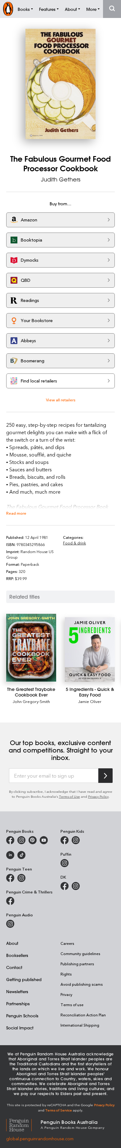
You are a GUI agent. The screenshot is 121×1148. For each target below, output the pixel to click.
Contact (14, 967)
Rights (66, 974)
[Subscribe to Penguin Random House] (105, 775)
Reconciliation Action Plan (83, 1015)
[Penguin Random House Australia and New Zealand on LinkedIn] (10, 855)
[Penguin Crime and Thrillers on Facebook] (10, 901)
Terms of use (71, 1004)
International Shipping (79, 1025)
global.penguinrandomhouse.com (40, 1138)
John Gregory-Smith (31, 701)
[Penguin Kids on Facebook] (64, 840)
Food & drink (74, 543)
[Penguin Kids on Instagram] (76, 840)
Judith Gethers (60, 179)
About (12, 943)
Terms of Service (58, 1110)
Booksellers (17, 955)
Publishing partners (77, 964)
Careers (67, 943)
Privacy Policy (98, 796)
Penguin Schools (22, 1015)
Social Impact (20, 1027)
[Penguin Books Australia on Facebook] (10, 840)
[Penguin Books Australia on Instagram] (21, 840)
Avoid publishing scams (81, 984)
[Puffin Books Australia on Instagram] (64, 863)
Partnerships (18, 1003)
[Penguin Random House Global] (23, 1124)
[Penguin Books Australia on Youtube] (44, 840)
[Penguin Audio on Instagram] (10, 924)
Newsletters (17, 991)
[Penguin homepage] (8, 9)
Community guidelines (80, 953)
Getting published (24, 979)
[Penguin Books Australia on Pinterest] (33, 840)
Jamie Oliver (89, 701)
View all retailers (60, 400)
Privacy (66, 994)
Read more (16, 513)
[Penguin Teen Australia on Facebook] (10, 878)
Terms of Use (69, 796)
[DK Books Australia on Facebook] (64, 886)
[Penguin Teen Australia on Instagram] (21, 878)
